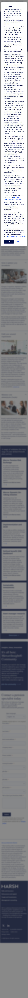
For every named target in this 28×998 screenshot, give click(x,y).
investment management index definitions (13, 198)
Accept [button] (9, 242)
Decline (17, 241)
